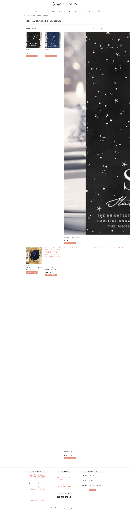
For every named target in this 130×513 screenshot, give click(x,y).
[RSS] (70, 497)
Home (36, 11)
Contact (89, 11)
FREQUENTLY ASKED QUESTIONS (64, 486)
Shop (41, 11)
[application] (44, 11)
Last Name (84, 480)
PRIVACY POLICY (64, 489)
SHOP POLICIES (64, 479)
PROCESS (64, 484)
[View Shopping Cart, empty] (98, 11)
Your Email (85, 485)
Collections (50, 11)
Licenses (75, 11)
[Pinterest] (58, 497)
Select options (31, 56)
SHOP (64, 475)
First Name (84, 475)
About (82, 11)
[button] (93, 12)
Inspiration (61, 11)
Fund (69, 11)
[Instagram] (62, 497)
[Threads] (66, 497)
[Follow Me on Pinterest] (37, 500)
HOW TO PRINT (64, 482)
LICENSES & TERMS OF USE (64, 477)
